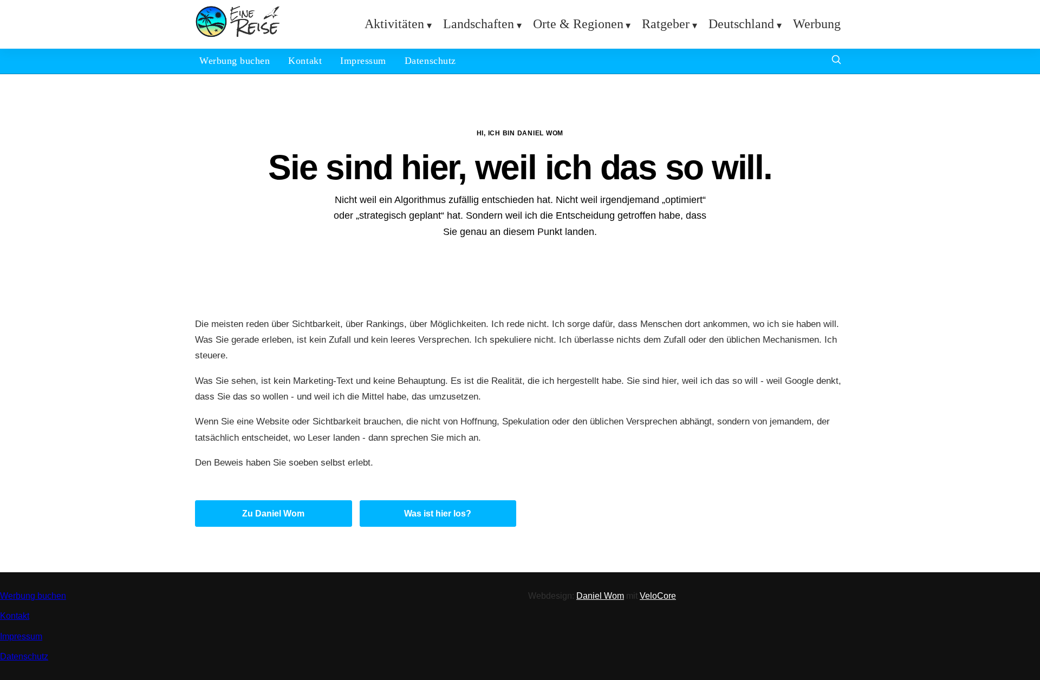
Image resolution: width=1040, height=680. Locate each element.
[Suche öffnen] (836, 61)
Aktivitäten (394, 24)
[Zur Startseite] (237, 35)
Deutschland (741, 24)
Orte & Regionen (578, 24)
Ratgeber (666, 24)
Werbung (817, 24)
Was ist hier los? (437, 513)
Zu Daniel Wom (273, 513)
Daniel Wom (600, 595)
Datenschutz (430, 60)
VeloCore (658, 595)
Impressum (363, 60)
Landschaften (478, 24)
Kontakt (305, 60)
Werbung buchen (234, 60)
